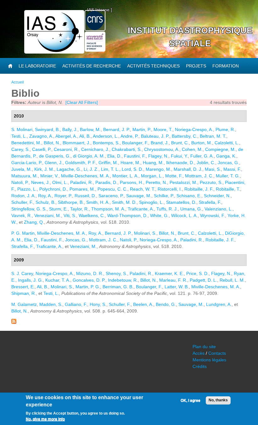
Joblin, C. (206, 162)
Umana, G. (191, 208)
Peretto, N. (156, 182)
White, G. (159, 215)
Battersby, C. (184, 136)
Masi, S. (213, 169)
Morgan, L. (152, 175)
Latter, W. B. (177, 286)
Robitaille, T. (228, 189)
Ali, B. (85, 136)
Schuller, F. (22, 202)
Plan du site (204, 346)
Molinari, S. (145, 233)
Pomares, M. (82, 189)
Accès (199, 353)
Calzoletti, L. (227, 142)
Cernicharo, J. (95, 149)
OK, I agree (190, 400)
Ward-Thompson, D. (127, 215)
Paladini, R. (81, 182)
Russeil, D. (85, 195)
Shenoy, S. (116, 273)
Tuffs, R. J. (167, 208)
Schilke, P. (164, 195)
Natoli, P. (20, 182)
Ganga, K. (226, 155)
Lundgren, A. (219, 304)
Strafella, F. (210, 202)
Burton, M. (201, 142)
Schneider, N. (217, 195)
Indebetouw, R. (123, 280)
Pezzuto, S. (211, 182)
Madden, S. (50, 304)
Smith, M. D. (124, 202)
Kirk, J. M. (44, 169)
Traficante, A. (141, 208)
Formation (225, 65)
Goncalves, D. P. (89, 280)
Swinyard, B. (47, 129)
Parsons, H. (131, 182)
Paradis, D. (106, 182)
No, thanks (218, 400)
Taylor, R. (79, 208)
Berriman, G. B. (118, 286)
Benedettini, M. (26, 142)
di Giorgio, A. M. (89, 155)
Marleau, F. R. (173, 280)
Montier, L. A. (125, 175)
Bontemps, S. (106, 142)
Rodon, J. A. (23, 195)
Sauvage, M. (138, 195)
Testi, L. (19, 136)
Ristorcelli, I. (170, 189)
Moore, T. (163, 129)
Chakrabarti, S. (127, 149)
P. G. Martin (23, 233)
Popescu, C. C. (112, 189)
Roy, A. (45, 195)
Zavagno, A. (41, 136)
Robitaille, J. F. (198, 189)
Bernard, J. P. (116, 129)
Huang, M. (153, 162)
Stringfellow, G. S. (29, 208)
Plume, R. (225, 129)
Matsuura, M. (24, 175)
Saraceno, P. (111, 195)
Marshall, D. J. (188, 169)
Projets (196, 65)
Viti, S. (70, 215)
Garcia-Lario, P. (26, 162)
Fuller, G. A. (202, 155)
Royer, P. (63, 195)
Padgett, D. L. (203, 280)
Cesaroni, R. (66, 149)
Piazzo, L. (27, 189)
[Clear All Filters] (81, 102)
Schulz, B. (45, 202)
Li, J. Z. (91, 169)
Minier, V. (49, 175)
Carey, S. (20, 149)
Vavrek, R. (21, 215)
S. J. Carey (22, 273)
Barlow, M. (90, 129)
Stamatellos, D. (181, 202)
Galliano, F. (76, 304)
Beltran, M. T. (213, 136)
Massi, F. (232, 169)
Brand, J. (160, 142)
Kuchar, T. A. (57, 280)
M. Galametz (24, 304)
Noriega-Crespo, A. (194, 129)
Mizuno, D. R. (89, 273)
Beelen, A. (143, 304)
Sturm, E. (58, 208)
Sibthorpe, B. (71, 202)
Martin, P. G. (88, 286)
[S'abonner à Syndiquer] (13, 322)
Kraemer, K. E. (169, 273)
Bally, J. (69, 129)
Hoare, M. (130, 162)
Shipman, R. (23, 293)
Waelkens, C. (92, 215)
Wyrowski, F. (212, 215)
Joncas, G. (228, 162)
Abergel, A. (66, 136)
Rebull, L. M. (232, 280)
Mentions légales (209, 359)
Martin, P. (141, 129)
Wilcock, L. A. (184, 215)
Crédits (200, 366)
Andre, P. (129, 136)
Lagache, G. (69, 169)
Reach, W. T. (142, 189)
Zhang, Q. (34, 222)
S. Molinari (21, 129)
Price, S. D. (197, 273)
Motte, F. (173, 175)
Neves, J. (40, 182)
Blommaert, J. (76, 142)
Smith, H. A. (97, 202)
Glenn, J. (54, 162)
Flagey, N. (158, 155)
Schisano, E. (189, 195)
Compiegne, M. (220, 149)
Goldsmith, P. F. (80, 162)
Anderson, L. (105, 136)
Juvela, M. (21, 169)
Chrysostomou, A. (161, 149)
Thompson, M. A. (108, 208)
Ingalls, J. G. (30, 280)
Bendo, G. (166, 304)
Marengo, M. (158, 169)
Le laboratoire (37, 65)
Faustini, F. (135, 155)
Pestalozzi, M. (183, 182)
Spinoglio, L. (151, 202)
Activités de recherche (91, 65)
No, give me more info (45, 419)
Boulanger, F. (135, 142)
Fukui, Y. (179, 155)
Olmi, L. (60, 182)
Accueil (17, 82)
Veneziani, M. (47, 215)
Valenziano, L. (219, 208)
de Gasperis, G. (54, 155)
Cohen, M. (192, 149)
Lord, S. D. (132, 169)
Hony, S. (98, 304)
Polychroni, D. (53, 189)
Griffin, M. (108, 162)
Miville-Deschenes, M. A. (85, 175)
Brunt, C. (180, 142)
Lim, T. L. (110, 169)
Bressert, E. (23, 286)
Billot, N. (52, 142)
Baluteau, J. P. (155, 136)
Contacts (217, 353)
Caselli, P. (41, 149)
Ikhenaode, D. (180, 162)
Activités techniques (153, 65)
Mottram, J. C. (199, 175)
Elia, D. (114, 155)
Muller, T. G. (228, 175)
